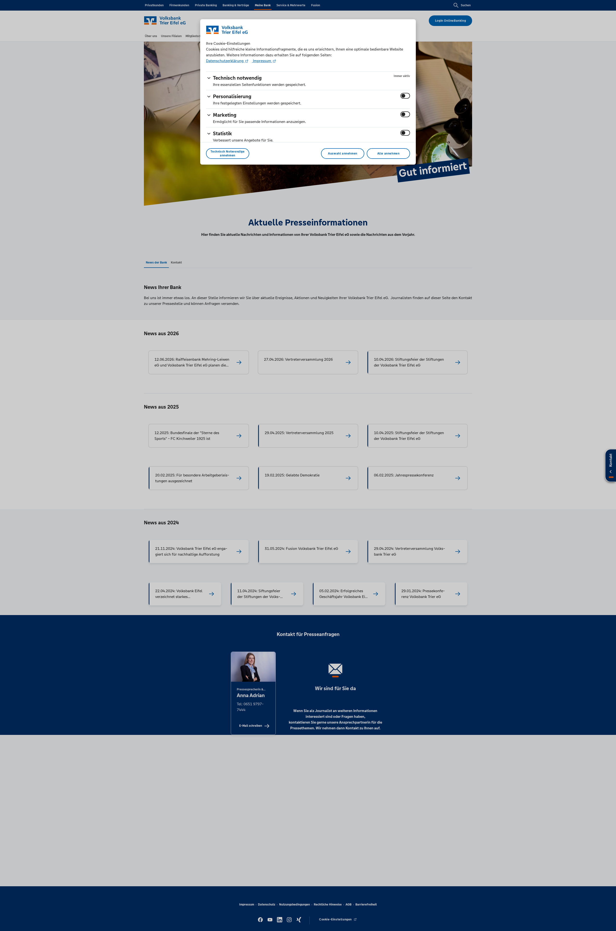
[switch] (405, 96)
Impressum (262, 60)
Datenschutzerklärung (225, 60)
